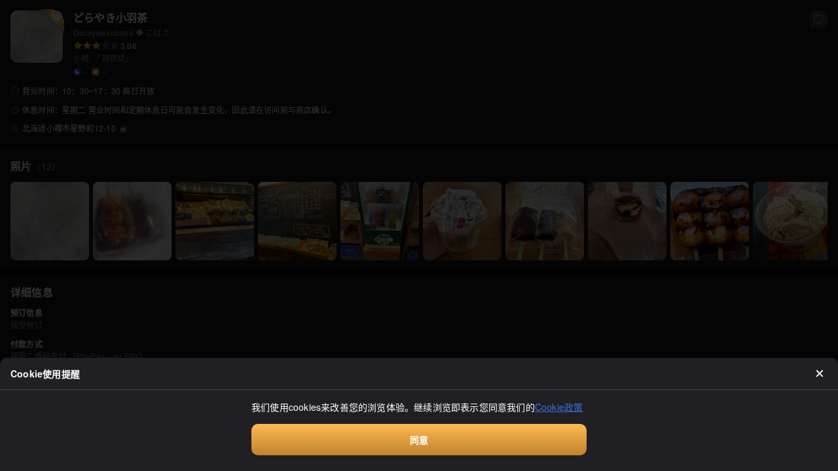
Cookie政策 (559, 406)
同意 (419, 439)
